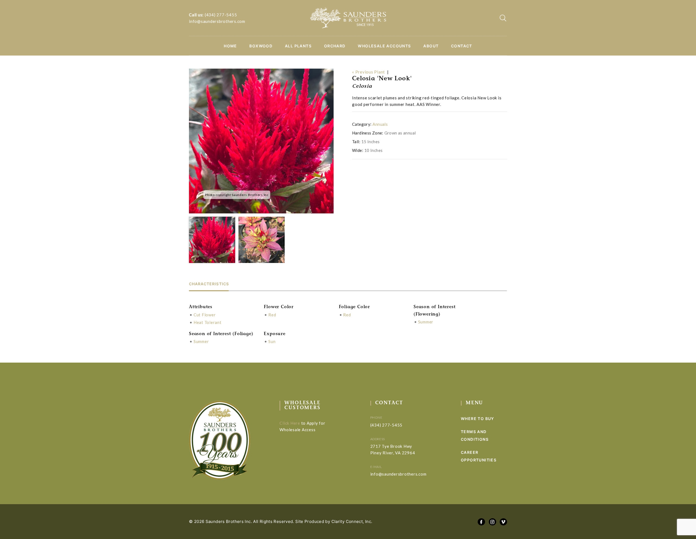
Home (230, 46)
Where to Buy (477, 418)
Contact (461, 46)
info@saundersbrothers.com (217, 21)
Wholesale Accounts (384, 46)
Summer (426, 321)
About (431, 46)
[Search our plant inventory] (503, 18)
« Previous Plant (368, 71)
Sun (271, 341)
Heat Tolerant (208, 322)
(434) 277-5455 (221, 14)
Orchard (335, 46)
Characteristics (209, 284)
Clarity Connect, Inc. (351, 521)
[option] (261, 141)
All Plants (298, 46)
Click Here (289, 423)
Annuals (380, 124)
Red (272, 314)
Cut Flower (205, 314)
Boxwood (260, 46)
